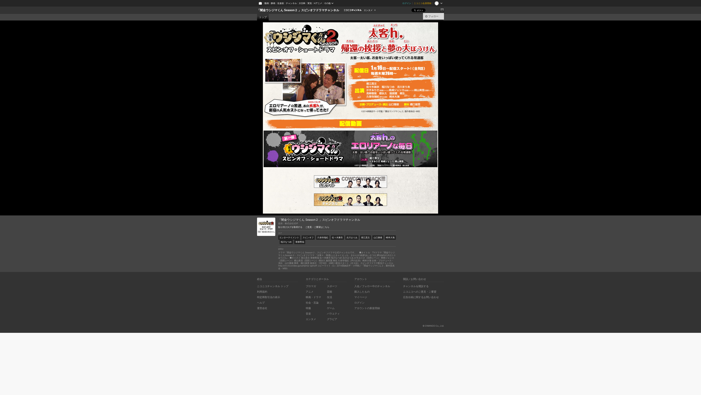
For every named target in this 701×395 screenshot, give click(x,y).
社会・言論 (312, 302)
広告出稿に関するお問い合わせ (421, 297)
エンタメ (368, 10)
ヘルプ (261, 302)
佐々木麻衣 (337, 237)
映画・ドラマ (313, 297)
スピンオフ (308, 237)
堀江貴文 (365, 237)
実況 (309, 3)
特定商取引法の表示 (268, 297)
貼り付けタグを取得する (290, 227)
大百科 (302, 3)
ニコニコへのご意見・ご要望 (419, 291)
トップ (263, 17)
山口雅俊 (378, 237)
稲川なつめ (286, 241)
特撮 (308, 308)
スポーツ (332, 286)
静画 (273, 3)
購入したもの (362, 291)
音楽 (308, 313)
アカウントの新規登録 (367, 308)
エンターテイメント (289, 237)
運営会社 (262, 308)
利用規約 (262, 291)
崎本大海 (390, 237)
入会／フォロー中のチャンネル (372, 286)
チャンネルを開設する (416, 286)
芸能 (329, 291)
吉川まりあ (351, 237)
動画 (267, 3)
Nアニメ (318, 3)
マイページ (360, 297)
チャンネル (291, 3)
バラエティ (333, 313)
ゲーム (331, 308)
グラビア (332, 319)
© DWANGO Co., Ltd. (433, 325)
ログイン (406, 3)
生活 (329, 297)
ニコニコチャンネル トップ (272, 286)
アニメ (309, 291)
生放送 (280, 3)
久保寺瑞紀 (322, 237)
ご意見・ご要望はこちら (317, 227)
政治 (329, 302)
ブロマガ (311, 286)
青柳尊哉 (299, 241)
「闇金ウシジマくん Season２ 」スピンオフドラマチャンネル (298, 10)
